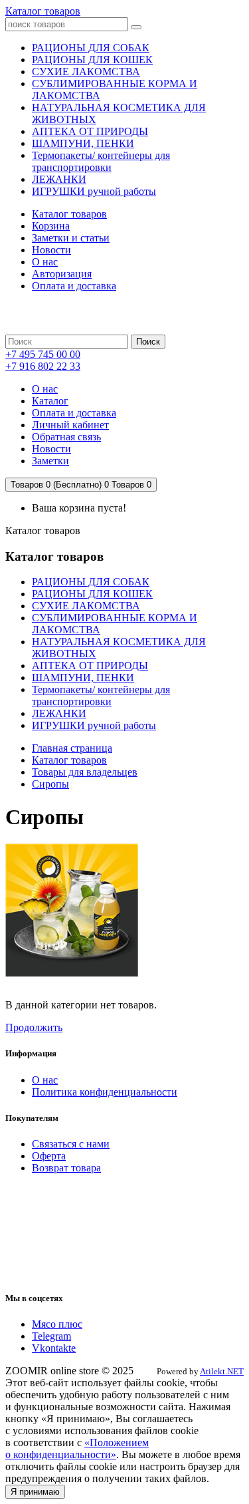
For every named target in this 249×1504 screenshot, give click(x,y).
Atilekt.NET (222, 1371)
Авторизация (62, 273)
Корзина (51, 225)
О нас (45, 261)
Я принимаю (35, 1492)
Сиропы (50, 784)
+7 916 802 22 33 (42, 366)
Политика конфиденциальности (104, 1092)
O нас (45, 1080)
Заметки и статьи (71, 237)
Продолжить (33, 1027)
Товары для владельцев (84, 772)
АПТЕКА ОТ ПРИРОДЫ (90, 665)
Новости (51, 249)
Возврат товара (66, 1167)
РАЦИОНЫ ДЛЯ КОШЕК (92, 593)
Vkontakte (54, 1348)
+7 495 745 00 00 (42, 354)
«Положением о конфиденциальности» (77, 1448)
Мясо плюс (57, 1324)
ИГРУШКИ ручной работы (94, 725)
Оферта (49, 1155)
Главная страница (72, 748)
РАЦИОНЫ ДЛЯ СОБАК (90, 581)
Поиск (148, 342)
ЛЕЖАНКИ (59, 713)
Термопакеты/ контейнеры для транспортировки (101, 695)
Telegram (51, 1336)
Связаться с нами (71, 1143)
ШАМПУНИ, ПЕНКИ (83, 677)
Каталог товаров (42, 11)
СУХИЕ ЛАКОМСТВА (86, 605)
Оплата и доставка (74, 285)
